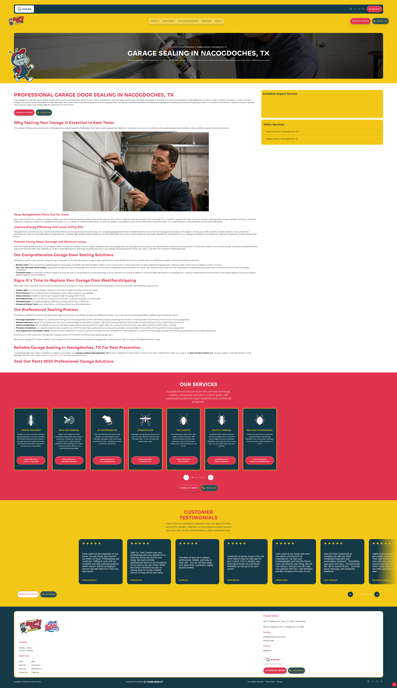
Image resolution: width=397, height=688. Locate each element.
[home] (16, 21)
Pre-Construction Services (188, 21)
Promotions (35, 665)
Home (173, 47)
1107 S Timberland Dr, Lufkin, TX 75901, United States (284, 621)
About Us (218, 21)
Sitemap (279, 682)
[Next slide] (210, 477)
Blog (33, 661)
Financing (35, 672)
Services (22, 665)
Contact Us (23, 672)
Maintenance (36, 669)
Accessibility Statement (255, 682)
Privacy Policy (270, 682)
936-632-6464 (268, 641)
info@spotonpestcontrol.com (274, 637)
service (66, 222)
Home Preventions (186, 47)
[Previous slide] (186, 477)
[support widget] (394, 684)
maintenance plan (55, 355)
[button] (155, 21)
